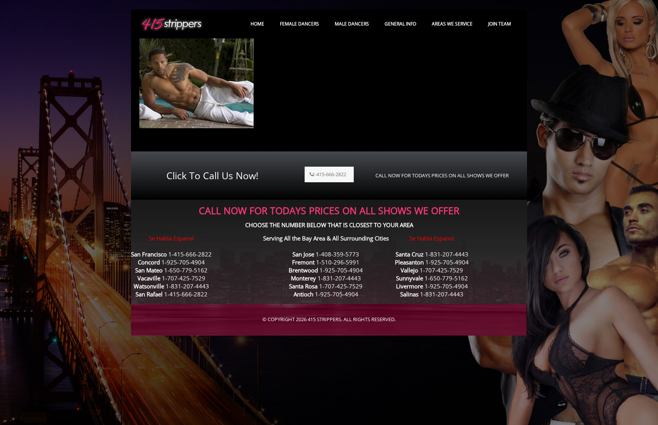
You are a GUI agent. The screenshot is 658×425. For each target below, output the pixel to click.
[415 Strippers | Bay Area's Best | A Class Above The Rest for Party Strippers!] (171, 24)
